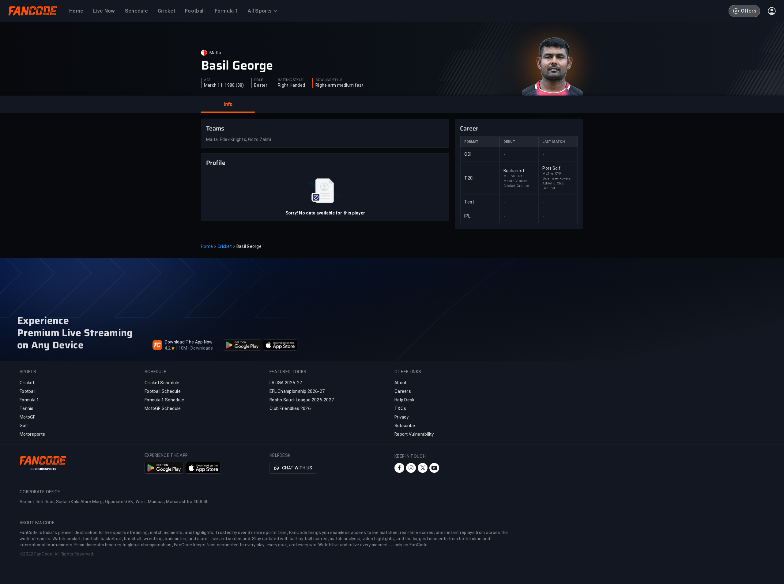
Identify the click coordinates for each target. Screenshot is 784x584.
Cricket (224, 246)
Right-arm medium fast (339, 85)
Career (469, 128)
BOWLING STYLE (328, 80)
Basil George (237, 65)
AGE (207, 80)
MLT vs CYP (552, 174)
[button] (228, 104)
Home (207, 246)
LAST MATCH (553, 142)
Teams (215, 128)
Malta (215, 52)
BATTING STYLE (290, 80)
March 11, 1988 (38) (224, 85)
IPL (467, 216)
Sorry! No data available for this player (325, 212)
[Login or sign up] (771, 11)
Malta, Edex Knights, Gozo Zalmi (238, 139)
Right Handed (291, 85)
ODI (467, 154)
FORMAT (471, 142)
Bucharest (513, 170)
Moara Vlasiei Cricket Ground (516, 183)
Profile (215, 162)
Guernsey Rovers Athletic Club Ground (556, 183)
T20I (468, 178)
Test (469, 201)
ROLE (258, 80)
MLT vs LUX (512, 176)
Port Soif (551, 168)
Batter (260, 85)
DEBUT (509, 142)
